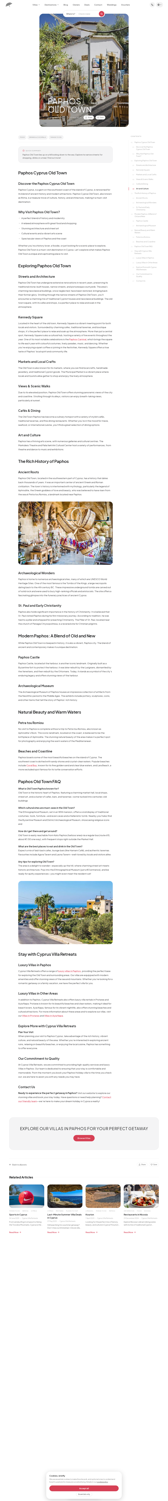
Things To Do (56, 137)
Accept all (84, 1488)
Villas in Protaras (31, 1015)
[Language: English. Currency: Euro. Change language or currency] (159, 4)
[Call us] (152, 4)
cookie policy (102, 1482)
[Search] (101, 14)
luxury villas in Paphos (69, 971)
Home (50, 93)
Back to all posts (19, 1164)
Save (102, 117)
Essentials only (84, 1494)
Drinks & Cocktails (37, 137)
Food (64, 93)
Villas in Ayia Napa (53, 1015)
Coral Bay (31, 765)
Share (90, 117)
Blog (57, 93)
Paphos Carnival (77, 339)
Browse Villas (84, 1138)
